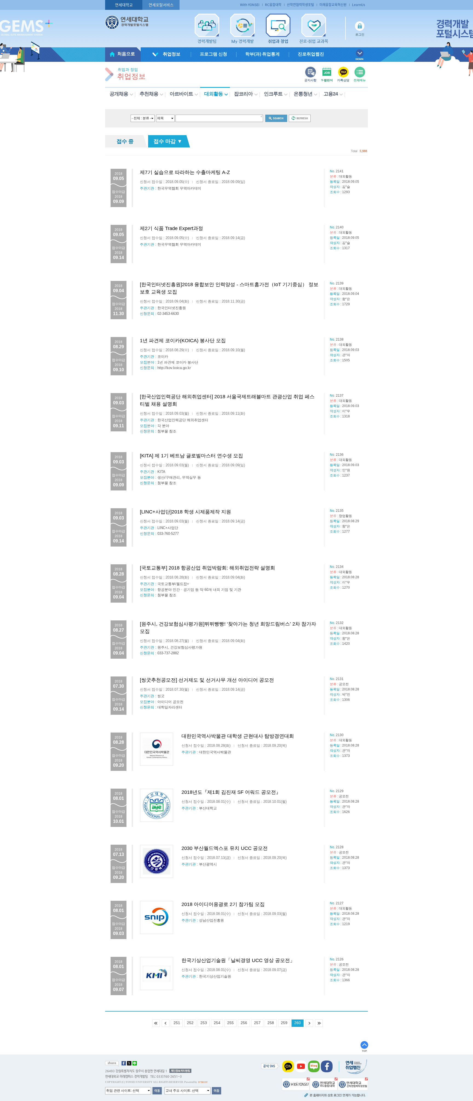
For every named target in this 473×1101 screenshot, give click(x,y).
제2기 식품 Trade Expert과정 (171, 228)
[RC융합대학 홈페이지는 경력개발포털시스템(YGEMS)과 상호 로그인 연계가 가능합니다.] (324, 1083)
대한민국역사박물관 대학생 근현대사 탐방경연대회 (237, 736)
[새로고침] (300, 118)
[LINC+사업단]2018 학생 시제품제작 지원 (185, 512)
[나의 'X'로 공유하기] (129, 1063)
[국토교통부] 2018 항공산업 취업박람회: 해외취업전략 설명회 (207, 568)
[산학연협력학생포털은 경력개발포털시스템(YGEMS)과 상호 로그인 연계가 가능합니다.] (353, 1083)
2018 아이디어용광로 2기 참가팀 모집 (223, 904)
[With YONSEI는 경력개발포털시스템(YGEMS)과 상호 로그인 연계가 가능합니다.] (296, 1083)
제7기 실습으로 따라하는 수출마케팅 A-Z (185, 172)
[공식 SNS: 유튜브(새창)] (301, 1066)
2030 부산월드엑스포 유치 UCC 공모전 (224, 848)
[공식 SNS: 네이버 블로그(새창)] (314, 1066)
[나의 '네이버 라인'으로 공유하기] (134, 1063)
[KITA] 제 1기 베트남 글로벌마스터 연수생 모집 (191, 455)
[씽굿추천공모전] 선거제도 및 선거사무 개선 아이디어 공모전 (207, 680)
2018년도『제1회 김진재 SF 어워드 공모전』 (231, 792)
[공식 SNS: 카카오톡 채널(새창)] (288, 1066)
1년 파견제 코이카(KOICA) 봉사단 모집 (183, 340)
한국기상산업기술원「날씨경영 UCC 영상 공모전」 (238, 960)
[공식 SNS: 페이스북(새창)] (327, 1066)
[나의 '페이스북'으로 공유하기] (124, 1063)
